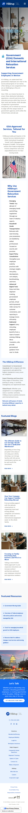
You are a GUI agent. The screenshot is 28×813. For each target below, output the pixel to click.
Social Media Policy (14, 790)
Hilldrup (10, 3)
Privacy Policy (14, 787)
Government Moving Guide (13, 605)
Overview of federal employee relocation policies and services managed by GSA (13, 616)
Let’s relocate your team (14, 700)
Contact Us (14, 761)
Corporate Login (14, 778)
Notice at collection (8, 811)
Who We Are (14, 771)
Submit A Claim (14, 758)
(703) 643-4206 (15, 720)
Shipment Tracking (14, 755)
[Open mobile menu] (24, 3)
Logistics (14, 740)
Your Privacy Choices (12, 808)
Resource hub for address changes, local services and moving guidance (13, 640)
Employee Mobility (14, 737)
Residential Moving (14, 734)
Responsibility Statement (13, 792)
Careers (14, 774)
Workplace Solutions (14, 743)
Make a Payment (14, 764)
